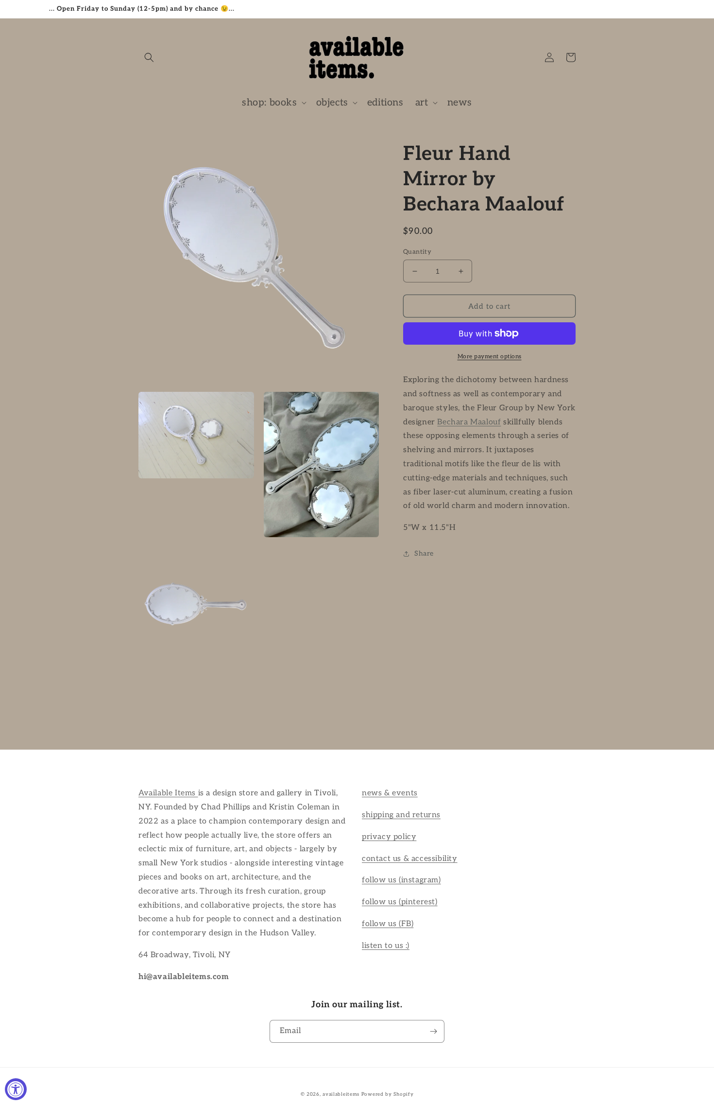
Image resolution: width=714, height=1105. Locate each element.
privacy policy (389, 837)
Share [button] (424, 553)
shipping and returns (401, 815)
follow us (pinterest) (400, 902)
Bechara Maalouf (469, 422)
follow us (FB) (387, 924)
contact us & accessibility (410, 858)
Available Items (168, 793)
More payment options (490, 356)
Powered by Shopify (387, 1094)
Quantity (417, 252)
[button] (149, 57)
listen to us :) (385, 945)
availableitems (341, 1094)
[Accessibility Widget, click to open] (16, 1089)
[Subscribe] (433, 1031)
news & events (390, 793)
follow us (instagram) (401, 880)
